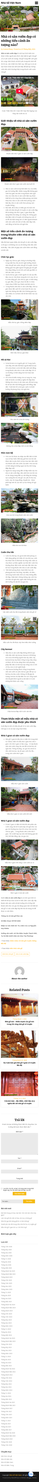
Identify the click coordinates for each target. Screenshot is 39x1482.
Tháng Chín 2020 (6, 1442)
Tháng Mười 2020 (6, 1439)
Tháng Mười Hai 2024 (8, 1305)
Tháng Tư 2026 (6, 1259)
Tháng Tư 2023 (6, 1356)
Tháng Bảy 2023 (6, 1347)
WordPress (15, 1478)
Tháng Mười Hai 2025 (8, 1271)
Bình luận (19, 1132)
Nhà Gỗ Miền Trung (7, 1465)
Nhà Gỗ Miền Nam (7, 1462)
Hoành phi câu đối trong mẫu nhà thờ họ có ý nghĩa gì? (18, 1224)
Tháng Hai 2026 (6, 1265)
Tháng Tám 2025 (6, 1283)
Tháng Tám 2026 (6, 1247)
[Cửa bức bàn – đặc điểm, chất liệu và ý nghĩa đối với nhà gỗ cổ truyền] (19, 1083)
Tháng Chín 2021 (6, 1411)
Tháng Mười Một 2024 (8, 1308)
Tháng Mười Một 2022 (8, 1372)
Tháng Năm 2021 (6, 1417)
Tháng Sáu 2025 (6, 1286)
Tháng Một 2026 (6, 1268)
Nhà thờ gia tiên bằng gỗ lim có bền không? (15, 1221)
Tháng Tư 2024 (6, 1329)
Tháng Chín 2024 (6, 1314)
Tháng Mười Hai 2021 (8, 1402)
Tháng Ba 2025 (6, 1295)
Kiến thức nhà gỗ (7, 954)
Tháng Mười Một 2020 (8, 1436)
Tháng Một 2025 (6, 1301)
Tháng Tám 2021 (6, 1414)
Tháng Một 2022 (6, 1399)
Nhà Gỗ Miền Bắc (6, 1459)
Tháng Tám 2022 (6, 1381)
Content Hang (8, 49)
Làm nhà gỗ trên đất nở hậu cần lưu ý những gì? (16, 1218)
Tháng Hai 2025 (6, 1298)
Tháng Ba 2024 (6, 1332)
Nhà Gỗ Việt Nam (11, 2)
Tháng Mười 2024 (6, 1311)
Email (19, 1168)
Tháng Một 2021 (6, 1430)
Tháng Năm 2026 (6, 1256)
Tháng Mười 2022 (6, 1375)
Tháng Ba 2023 (6, 1359)
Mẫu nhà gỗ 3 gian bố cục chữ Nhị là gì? (14, 1227)
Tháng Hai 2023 (6, 1363)
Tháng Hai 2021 (6, 1427)
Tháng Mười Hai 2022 (8, 1369)
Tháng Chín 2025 (6, 1280)
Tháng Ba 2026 (6, 1262)
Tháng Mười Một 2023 (8, 1341)
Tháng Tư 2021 (6, 1421)
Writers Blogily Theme (29, 1478)
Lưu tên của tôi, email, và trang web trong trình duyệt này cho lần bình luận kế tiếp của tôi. (18, 1189)
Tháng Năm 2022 (6, 1390)
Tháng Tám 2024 (6, 1317)
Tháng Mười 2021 (6, 1408)
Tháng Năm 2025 (6, 1289)
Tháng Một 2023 (6, 1366)
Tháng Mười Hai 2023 (8, 1338)
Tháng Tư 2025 (6, 1292)
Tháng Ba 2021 (6, 1424)
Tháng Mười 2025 (6, 1277)
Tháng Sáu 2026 (6, 1253)
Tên (19, 1158)
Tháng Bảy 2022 (6, 1384)
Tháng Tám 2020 (6, 1445)
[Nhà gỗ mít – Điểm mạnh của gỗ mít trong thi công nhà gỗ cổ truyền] (19, 1005)
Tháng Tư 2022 (6, 1393)
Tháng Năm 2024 (6, 1326)
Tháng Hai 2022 (6, 1396)
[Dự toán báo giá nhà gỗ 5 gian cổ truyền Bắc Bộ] (19, 1043)
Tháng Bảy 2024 (6, 1320)
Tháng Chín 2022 (6, 1378)
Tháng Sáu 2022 (6, 1387)
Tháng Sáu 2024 (6, 1323)
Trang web (19, 1178)
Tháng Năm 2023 (6, 1353)
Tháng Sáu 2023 (6, 1350)
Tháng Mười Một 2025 (8, 1274)
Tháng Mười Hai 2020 (8, 1433)
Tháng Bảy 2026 (6, 1250)
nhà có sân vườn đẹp (22, 954)
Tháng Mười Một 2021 (8, 1405)
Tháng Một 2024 (6, 1335)
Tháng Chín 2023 (6, 1344)
